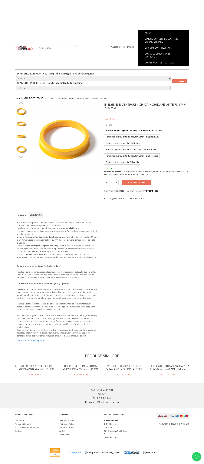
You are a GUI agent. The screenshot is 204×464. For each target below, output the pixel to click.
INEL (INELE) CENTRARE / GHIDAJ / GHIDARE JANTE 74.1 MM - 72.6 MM (80, 367)
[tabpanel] (64, 137)
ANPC (62, 431)
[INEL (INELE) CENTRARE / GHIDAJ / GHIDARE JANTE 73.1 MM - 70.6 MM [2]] (21, 136)
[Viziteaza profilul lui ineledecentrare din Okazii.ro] (55, 452)
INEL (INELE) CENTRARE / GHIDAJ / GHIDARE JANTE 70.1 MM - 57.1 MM (124, 367)
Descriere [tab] (21, 215)
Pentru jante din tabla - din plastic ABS (122, 143)
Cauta (181, 81)
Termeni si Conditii (23, 424)
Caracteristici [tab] (36, 214)
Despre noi (19, 420)
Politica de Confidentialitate (27, 427)
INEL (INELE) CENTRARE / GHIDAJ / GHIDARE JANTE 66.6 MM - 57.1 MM (36, 367)
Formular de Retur (67, 427)
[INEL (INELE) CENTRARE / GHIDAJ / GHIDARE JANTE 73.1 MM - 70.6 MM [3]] (21, 149)
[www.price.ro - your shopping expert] (102, 452)
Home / (18, 98)
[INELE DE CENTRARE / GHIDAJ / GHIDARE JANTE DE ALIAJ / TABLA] (24, 47)
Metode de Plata (66, 420)
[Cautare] (75, 47)
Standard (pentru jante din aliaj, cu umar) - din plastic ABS (134, 130)
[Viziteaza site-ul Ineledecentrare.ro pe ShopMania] (131, 452)
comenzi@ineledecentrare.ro (104, 402)
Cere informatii (138, 198)
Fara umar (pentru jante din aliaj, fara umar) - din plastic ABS (132, 136)
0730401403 (104, 397)
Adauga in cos (136, 182)
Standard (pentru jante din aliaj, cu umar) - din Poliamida (131, 149)
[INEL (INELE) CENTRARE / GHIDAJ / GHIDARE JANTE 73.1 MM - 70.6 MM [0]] (21, 111)
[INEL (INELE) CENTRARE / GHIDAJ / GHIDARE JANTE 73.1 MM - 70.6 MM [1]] (21, 124)
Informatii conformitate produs (31, 340)
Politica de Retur (66, 424)
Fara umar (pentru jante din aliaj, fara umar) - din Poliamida (132, 155)
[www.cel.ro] (149, 452)
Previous (21, 103)
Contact (18, 431)
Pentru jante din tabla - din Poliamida (122, 162)
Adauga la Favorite (115, 198)
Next (21, 157)
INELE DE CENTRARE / (34, 98)
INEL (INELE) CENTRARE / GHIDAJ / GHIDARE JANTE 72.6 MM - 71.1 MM (167, 367)
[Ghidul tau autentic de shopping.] (75, 452)
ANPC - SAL (64, 434)
